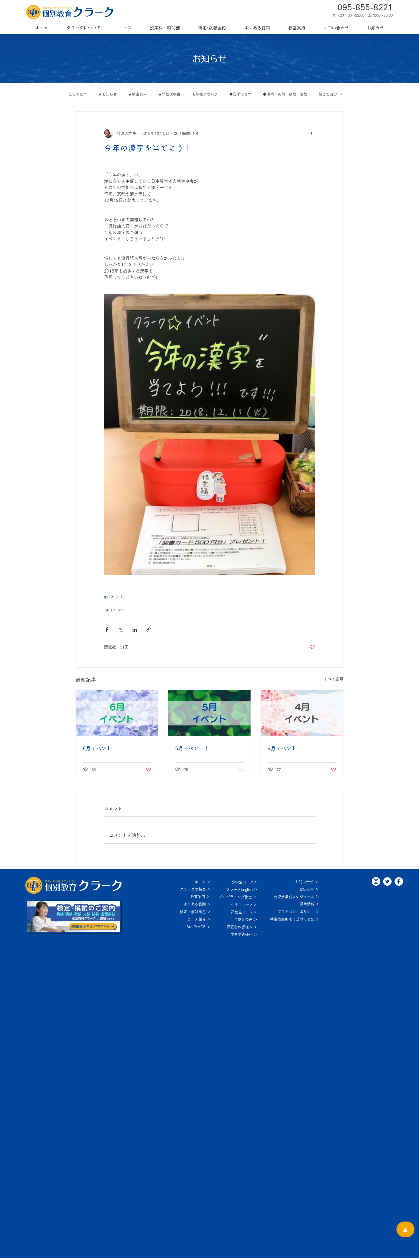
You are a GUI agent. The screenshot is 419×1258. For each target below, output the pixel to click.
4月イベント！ (285, 748)
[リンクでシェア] (148, 629)
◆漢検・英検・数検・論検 (285, 94)
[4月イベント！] (302, 713)
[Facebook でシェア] (106, 629)
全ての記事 (77, 94)
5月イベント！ (192, 748)
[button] (83, 27)
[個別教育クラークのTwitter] (387, 881)
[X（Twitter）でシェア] (120, 629)
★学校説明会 (169, 94)
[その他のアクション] (311, 133)
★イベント (115, 610)
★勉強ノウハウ (205, 94)
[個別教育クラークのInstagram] (376, 881)
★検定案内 (137, 94)
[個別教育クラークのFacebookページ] (398, 881)
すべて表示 (333, 679)
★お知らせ (107, 94)
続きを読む (328, 94)
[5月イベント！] (209, 713)
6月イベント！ (100, 748)
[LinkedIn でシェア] (134, 629)
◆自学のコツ (240, 94)
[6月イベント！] (117, 713)
